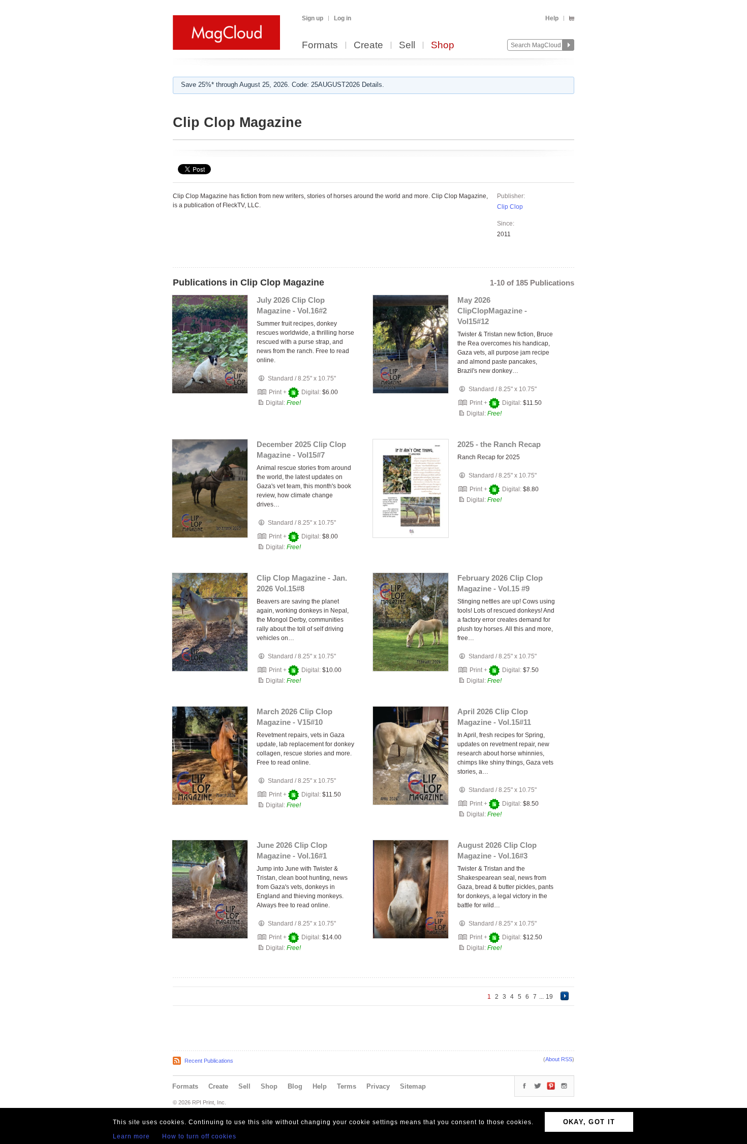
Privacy (378, 1086)
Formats (320, 45)
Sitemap (413, 1086)
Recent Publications (208, 1061)
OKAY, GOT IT (589, 1122)
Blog (295, 1086)
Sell (407, 45)
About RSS (558, 1059)
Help (551, 18)
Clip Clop (510, 206)
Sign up (312, 18)
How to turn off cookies (199, 1136)
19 (549, 996)
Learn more (131, 1136)
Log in (342, 18)
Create (368, 45)
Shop (442, 45)
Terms (346, 1086)
